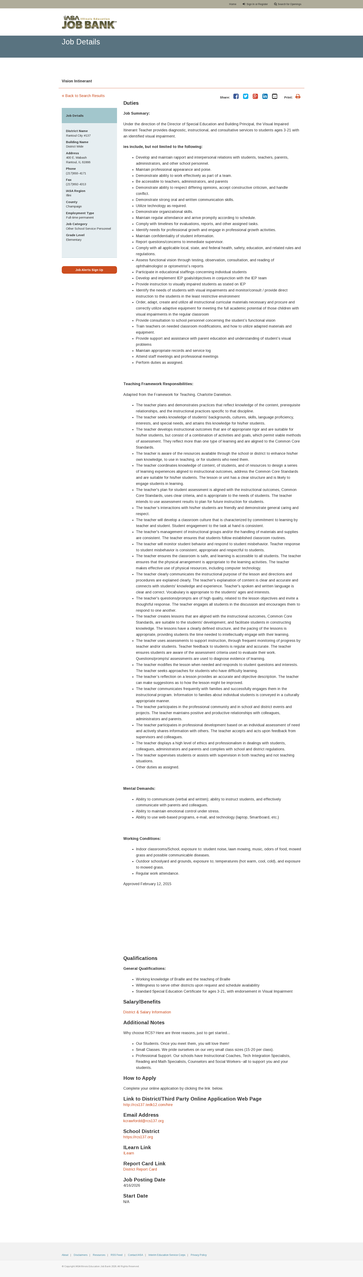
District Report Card (140, 1169)
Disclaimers (80, 1255)
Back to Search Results (83, 96)
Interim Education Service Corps (167, 1255)
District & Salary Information (147, 1012)
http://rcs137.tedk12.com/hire (148, 1105)
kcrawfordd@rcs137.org (143, 1121)
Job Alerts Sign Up (89, 270)
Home (232, 4)
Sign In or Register (257, 4)
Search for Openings (289, 4)
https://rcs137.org (138, 1137)
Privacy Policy (199, 1255)
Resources (99, 1255)
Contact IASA (135, 1255)
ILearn (128, 1153)
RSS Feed (116, 1255)
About (65, 1255)
